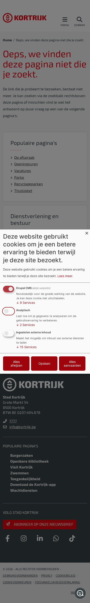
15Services (26, 347)
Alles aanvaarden (72, 363)
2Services (25, 325)
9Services (25, 302)
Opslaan (44, 363)
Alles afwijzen (16, 363)
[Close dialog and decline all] (86, 232)
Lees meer (64, 276)
